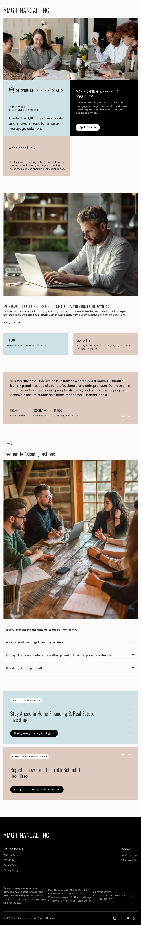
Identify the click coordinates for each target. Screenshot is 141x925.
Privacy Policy (10, 870)
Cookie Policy (10, 865)
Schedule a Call (129, 860)
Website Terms (11, 855)
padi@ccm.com (129, 855)
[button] (135, 9)
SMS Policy (9, 860)
